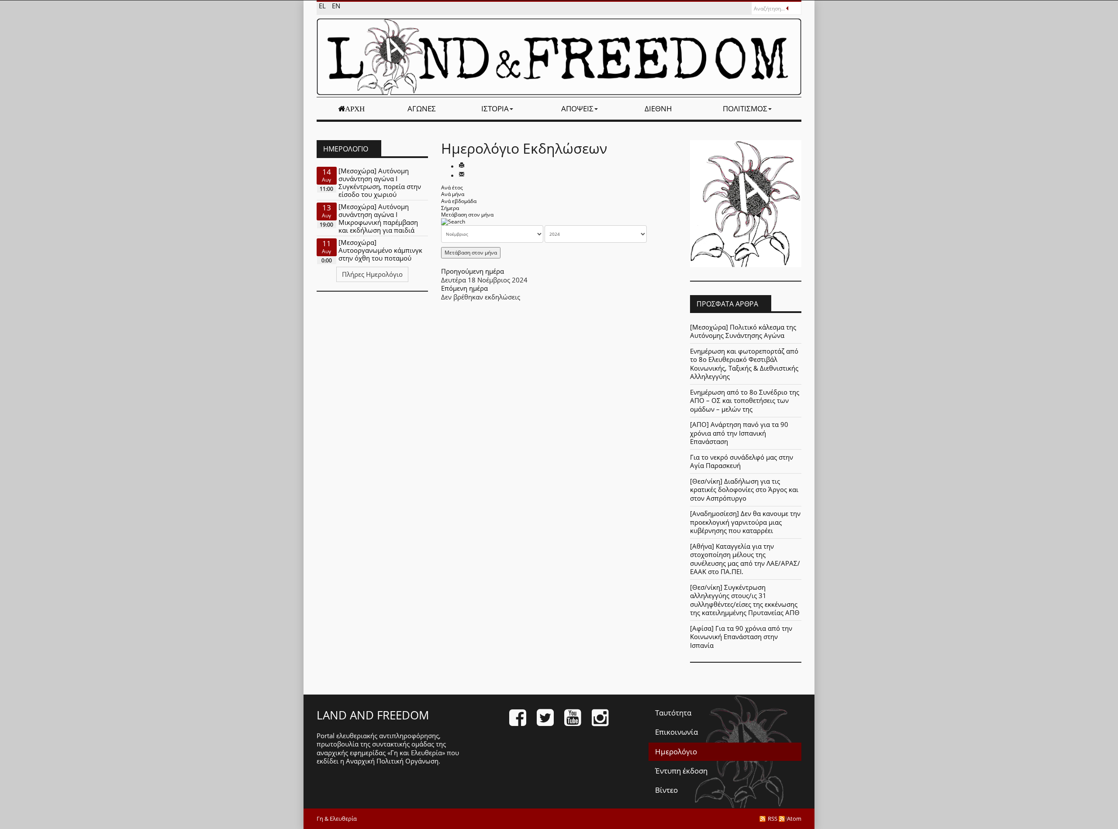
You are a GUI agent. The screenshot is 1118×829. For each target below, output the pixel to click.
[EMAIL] (462, 175)
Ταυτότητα (673, 713)
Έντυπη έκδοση (681, 771)
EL (323, 5)
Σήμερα (450, 208)
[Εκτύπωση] (462, 166)
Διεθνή (658, 108)
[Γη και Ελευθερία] (559, 56)
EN (336, 5)
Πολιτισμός (745, 108)
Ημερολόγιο (676, 751)
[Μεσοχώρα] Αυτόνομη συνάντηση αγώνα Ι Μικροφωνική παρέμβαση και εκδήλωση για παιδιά (378, 218)
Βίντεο (666, 790)
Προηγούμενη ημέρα (472, 271)
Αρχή (355, 109)
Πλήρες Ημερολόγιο (372, 274)
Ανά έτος (452, 187)
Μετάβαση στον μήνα (467, 214)
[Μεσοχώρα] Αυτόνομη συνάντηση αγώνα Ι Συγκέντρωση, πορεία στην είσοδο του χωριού (379, 182)
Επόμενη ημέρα (464, 288)
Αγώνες (421, 108)
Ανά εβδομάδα (458, 201)
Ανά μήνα (452, 194)
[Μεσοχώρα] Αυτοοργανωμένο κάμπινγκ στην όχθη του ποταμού (380, 250)
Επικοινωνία (676, 732)
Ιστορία (495, 108)
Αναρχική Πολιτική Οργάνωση (392, 761)
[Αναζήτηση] (453, 221)
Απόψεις (577, 108)
